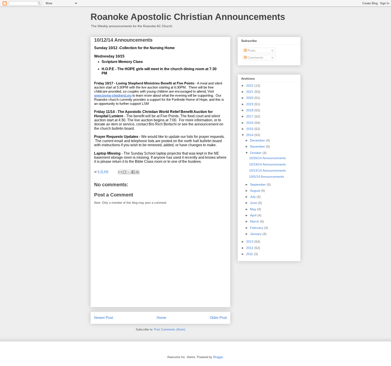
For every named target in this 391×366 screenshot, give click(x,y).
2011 (250, 254)
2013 (250, 241)
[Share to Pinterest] (137, 172)
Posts (251, 50)
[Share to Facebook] (133, 172)
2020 (250, 98)
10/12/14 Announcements (267, 170)
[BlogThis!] (124, 172)
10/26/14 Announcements (267, 158)
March (255, 221)
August (255, 190)
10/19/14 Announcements (267, 164)
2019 (250, 104)
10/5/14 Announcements (266, 176)
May (253, 209)
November (258, 146)
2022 (250, 85)
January (256, 234)
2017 (250, 116)
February (257, 228)
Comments (255, 57)
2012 (250, 248)
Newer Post (103, 318)
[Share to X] (128, 172)
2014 (250, 135)
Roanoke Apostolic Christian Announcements (188, 17)
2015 (250, 129)
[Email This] (120, 172)
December (258, 140)
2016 (250, 122)
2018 (250, 110)
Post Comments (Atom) (169, 329)
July (253, 197)
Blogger (218, 357)
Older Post (218, 318)
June (254, 203)
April (253, 215)
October (256, 153)
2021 (250, 91)
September (258, 184)
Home (161, 318)
